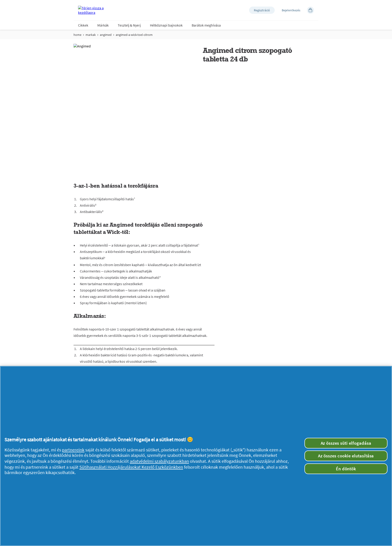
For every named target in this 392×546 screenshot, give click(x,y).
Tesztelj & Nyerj (129, 25)
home (77, 35)
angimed (106, 35)
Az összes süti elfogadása (346, 443)
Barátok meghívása (206, 25)
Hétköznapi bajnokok (166, 25)
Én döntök (346, 468)
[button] (262, 10)
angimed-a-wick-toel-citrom (134, 35)
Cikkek (83, 25)
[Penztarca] (310, 10)
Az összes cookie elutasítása (346, 455)
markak (91, 35)
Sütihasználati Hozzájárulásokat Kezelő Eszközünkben (131, 467)
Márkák (103, 25)
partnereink (73, 450)
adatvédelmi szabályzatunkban (159, 461)
